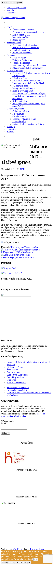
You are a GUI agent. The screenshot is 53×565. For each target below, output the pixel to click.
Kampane (11, 55)
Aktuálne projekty (15, 70)
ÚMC (9, 27)
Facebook (11, 12)
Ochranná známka (20, 111)
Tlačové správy (19, 121)
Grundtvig (11, 380)
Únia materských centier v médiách (28, 124)
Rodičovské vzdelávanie (18, 387)
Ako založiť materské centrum (25, 47)
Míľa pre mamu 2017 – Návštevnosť (17, 252)
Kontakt (10, 131)
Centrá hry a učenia (15, 377)
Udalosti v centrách (21, 50)
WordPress (17, 549)
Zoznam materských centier (24, 45)
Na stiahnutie (18, 114)
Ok (35, 559)
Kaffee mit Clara (19, 101)
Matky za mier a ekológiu (23, 88)
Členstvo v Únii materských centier (28, 32)
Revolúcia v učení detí (17, 390)
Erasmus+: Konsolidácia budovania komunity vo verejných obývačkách (28, 81)
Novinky (11, 126)
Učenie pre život (19, 78)
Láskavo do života (15, 367)
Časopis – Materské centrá (24, 119)
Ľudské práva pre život (22, 91)
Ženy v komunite (14, 372)
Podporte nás (12, 129)
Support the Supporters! (17, 375)
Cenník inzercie (19, 116)
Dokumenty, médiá (15, 108)
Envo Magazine (37, 549)
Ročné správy (18, 40)
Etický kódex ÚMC (21, 35)
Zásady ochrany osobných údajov (16, 562)
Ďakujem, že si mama (22, 60)
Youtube (10, 10)
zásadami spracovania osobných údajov (23, 414)
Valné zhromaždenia (21, 37)
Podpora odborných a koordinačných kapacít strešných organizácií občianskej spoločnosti (30, 96)
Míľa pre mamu (19, 57)
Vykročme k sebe (20, 86)
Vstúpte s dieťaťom (21, 63)
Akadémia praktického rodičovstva (28, 68)
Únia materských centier (23, 29)
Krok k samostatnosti (16, 382)
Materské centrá (14, 42)
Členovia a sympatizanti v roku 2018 (17, 257)
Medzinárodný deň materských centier (29, 65)
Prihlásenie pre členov (16, 7)
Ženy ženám (12, 369)
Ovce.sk (10, 385)
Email (4, 423)
